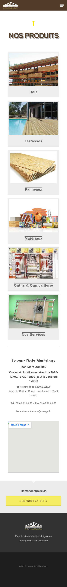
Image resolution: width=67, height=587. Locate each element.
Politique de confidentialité (33, 540)
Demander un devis (33, 500)
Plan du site (21, 536)
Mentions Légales (40, 536)
